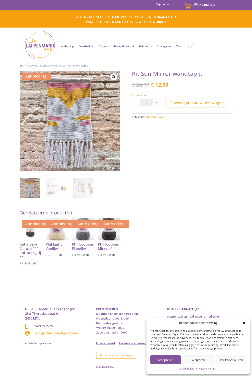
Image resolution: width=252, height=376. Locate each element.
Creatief (84, 46)
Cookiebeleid (186, 368)
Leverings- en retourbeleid (137, 343)
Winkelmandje (205, 4)
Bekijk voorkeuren (231, 360)
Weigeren (198, 360)
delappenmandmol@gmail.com (56, 333)
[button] (244, 323)
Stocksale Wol (48, 65)
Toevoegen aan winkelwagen (197, 102)
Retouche (145, 46)
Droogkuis (164, 46)
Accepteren (165, 360)
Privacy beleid (105, 343)
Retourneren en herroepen (116, 355)
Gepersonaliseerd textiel (116, 46)
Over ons (182, 46)
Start (22, 65)
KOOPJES (32, 65)
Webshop (67, 46)
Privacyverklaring (205, 368)
